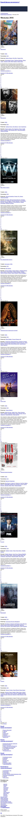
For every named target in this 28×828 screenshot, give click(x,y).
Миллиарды (3, 117)
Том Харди (7, 623)
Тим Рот (22, 483)
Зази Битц (8, 693)
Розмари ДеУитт (11, 413)
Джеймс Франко (8, 554)
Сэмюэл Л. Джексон (15, 483)
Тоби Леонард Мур (12, 130)
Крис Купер (3, 555)
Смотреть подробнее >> (6, 70)
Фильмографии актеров (6, 801)
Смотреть (3, 73)
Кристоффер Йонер (15, 626)
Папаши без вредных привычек (10, 743)
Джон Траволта (4, 345)
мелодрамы (5, 787)
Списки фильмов (4, 800)
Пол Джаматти (15, 129)
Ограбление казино (7, 757)
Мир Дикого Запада (5, 187)
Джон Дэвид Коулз (17, 550)
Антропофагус (6, 773)
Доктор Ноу (5, 733)
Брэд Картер (7, 626)
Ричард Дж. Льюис (18, 196)
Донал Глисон (4, 625)
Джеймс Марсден (9, 202)
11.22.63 (2, 541)
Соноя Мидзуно (8, 414)
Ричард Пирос (16, 270)
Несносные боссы (7, 744)
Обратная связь (4, 805)
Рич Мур (15, 58)
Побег (4, 732)
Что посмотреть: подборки (6, 802)
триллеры (5, 789)
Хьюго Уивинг (14, 273)
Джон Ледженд (21, 412)
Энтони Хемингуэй (16, 339)
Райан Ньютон (20, 694)
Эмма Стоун (14, 412)
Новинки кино (4, 797)
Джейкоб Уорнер (23, 270)
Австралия (7, 264)
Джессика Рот (16, 414)
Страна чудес (6, 749)
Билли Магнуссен (15, 343)
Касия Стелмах (7, 273)
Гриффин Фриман (22, 693)
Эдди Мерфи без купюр (8, 748)
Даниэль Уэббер (16, 555)
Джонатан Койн (14, 556)
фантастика (6, 793)
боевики (5, 785)
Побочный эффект (7, 763)
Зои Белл (7, 485)
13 (1, 400)
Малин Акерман (4, 130)
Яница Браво (22, 690)
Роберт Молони (23, 626)
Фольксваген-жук (7, 750)
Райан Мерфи (9, 339)
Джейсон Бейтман (18, 60)
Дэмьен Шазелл (9, 410)
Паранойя (5, 758)
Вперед (5, 723)
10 (1, 87)
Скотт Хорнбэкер (22, 126)
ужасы (4, 786)
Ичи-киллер (5, 771)
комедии (5, 784)
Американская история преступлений (9, 330)
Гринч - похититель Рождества (10, 746)
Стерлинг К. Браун (22, 341)
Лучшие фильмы (4, 13)
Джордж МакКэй (22, 554)
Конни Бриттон (14, 341)
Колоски (5, 759)
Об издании (3, 804)
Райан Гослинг (8, 412)
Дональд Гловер (9, 690)
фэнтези (5, 794)
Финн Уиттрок (19, 413)
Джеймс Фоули (9, 126)
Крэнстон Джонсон (12, 694)
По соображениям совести (6, 259)
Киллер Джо (6, 760)
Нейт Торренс (14, 61)
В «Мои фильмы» (9, 73)
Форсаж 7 (5, 734)
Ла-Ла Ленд (3, 401)
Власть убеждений (7, 730)
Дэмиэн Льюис (8, 129)
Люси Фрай (8, 556)
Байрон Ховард (9, 58)
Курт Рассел (7, 483)
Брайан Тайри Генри (17, 692)
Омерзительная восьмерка (6, 472)
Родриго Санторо (10, 203)
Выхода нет (5, 737)
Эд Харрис (9, 201)
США (6, 53)
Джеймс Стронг (9, 550)
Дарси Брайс (10, 271)
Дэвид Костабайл (21, 130)
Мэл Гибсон (8, 268)
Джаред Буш (20, 58)
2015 (7, 478)
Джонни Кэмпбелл (10, 196)
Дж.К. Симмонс (4, 413)
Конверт (5, 761)
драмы (4, 791)
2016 (7, 56)
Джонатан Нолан (4, 197)
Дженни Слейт (7, 61)
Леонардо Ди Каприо (15, 623)
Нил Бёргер (15, 126)
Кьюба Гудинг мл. (20, 342)
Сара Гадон (15, 554)
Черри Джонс (9, 555)
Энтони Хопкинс (16, 201)
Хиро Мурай (16, 690)
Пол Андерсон (10, 625)
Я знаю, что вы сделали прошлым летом (12, 774)
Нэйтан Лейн (8, 343)
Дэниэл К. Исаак (4, 131)
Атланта (2, 681)
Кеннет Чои (3, 342)
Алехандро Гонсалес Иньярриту (13, 621)
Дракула (5, 776)
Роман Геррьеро (16, 271)
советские (5, 788)
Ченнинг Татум (19, 484)
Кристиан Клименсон (11, 342)
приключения (6, 792)
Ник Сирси (21, 556)
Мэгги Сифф (22, 129)
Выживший (3, 612)
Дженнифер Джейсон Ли (9, 484)
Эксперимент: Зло (7, 770)
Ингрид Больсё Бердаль (15, 199)
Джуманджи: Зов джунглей (9, 747)
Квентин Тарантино (10, 481)
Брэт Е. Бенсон (13, 693)
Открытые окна (6, 736)
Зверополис (3, 49)
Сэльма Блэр (7, 341)
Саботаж (5, 731)
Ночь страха (6, 777)
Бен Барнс (7, 199)
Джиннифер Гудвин (9, 60)
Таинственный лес (7, 764)
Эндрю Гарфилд (8, 270)
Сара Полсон (22, 343)
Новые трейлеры (4, 798)
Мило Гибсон (4, 271)
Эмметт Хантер (4, 694)
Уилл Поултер (23, 623)
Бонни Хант (20, 61)
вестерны (5, 795)
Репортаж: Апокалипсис (8, 775)
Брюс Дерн (11, 485)
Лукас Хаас (16, 625)
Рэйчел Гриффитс (22, 273)
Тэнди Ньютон (16, 202)
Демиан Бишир (18, 485)
